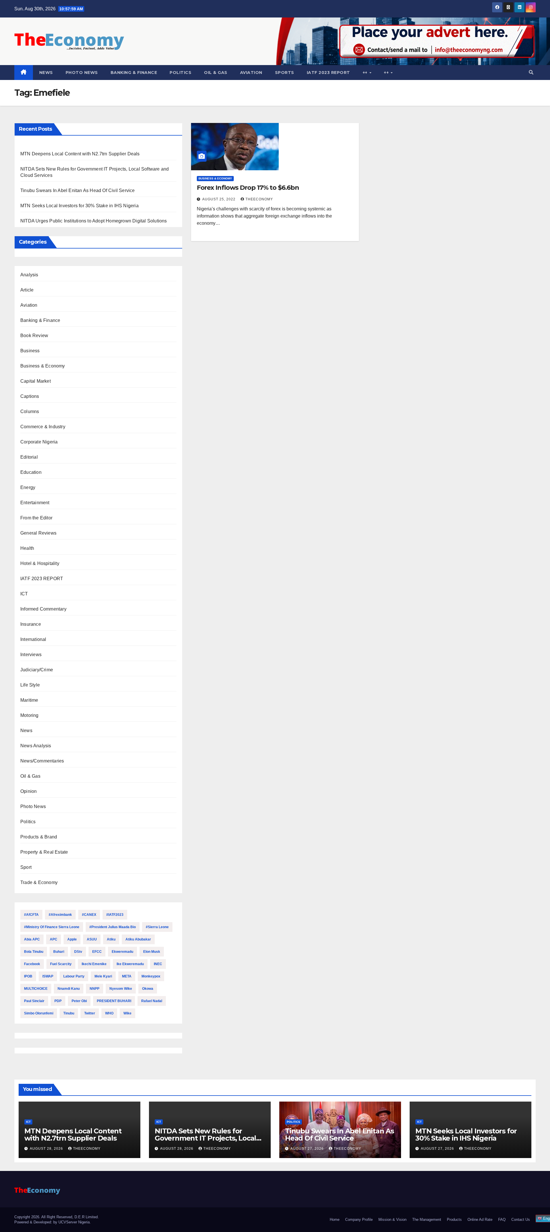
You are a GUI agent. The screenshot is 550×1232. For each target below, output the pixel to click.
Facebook (32, 964)
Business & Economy (42, 365)
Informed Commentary (43, 609)
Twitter (89, 1013)
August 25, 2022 (219, 199)
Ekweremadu (122, 952)
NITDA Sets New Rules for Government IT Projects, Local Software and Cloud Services (205, 1138)
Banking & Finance (134, 72)
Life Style (30, 685)
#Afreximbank (60, 915)
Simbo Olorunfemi (38, 1013)
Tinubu (68, 1013)
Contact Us (520, 1219)
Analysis (29, 274)
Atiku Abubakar (138, 939)
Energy (27, 487)
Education (31, 472)
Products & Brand (38, 836)
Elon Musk (151, 952)
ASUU (92, 939)
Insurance (30, 624)
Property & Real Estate (44, 852)
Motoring (29, 715)
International (33, 639)
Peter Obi (79, 1001)
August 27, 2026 (307, 1149)
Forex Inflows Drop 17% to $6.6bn (248, 187)
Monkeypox (151, 976)
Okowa (147, 989)
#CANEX (89, 915)
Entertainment (35, 502)
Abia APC (32, 939)
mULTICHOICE (36, 989)
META (126, 976)
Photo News (82, 72)
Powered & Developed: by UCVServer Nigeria (52, 1222)
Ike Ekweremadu (130, 964)
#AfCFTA (31, 915)
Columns (29, 411)
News (46, 72)
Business (30, 350)
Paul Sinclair (34, 1001)
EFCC (97, 952)
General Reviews (38, 533)
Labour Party (74, 976)
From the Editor (36, 517)
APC (53, 939)
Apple (72, 939)
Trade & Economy (39, 882)
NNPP (94, 989)
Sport (26, 867)
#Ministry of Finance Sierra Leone (51, 927)
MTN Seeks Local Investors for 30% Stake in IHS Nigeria (79, 205)
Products (454, 1219)
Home (334, 1219)
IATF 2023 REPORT (328, 72)
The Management (426, 1219)
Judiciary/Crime (36, 669)
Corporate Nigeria (39, 441)
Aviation (251, 72)
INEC (158, 964)
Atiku (111, 939)
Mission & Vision (392, 1219)
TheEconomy (259, 199)
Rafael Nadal (151, 1001)
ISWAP (47, 976)
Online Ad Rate (479, 1219)
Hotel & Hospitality (39, 563)
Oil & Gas (215, 72)
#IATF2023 (114, 915)
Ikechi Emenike (94, 964)
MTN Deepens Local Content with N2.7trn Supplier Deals (80, 153)
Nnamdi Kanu (69, 989)
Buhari (58, 952)
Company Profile (359, 1219)
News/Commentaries (42, 760)
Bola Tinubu (33, 952)
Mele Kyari (103, 976)
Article (27, 290)
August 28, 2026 (47, 1149)
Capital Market (35, 381)
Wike (127, 1013)
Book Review (34, 335)
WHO (109, 1013)
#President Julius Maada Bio (112, 927)
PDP (58, 1001)
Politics (180, 72)
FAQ (502, 1219)
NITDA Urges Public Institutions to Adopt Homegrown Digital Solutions (93, 220)
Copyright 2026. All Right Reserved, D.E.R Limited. (56, 1217)
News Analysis (35, 745)
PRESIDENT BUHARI (114, 1001)
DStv (78, 952)
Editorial (29, 457)
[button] (531, 72)
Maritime (29, 700)
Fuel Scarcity (61, 964)
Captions (29, 396)
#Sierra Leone (157, 927)
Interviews (31, 654)
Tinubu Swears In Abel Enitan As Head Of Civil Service (77, 190)
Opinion (28, 791)
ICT (24, 593)
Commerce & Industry (42, 426)
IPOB (28, 976)
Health (27, 548)
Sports (284, 72)
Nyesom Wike (120, 989)
